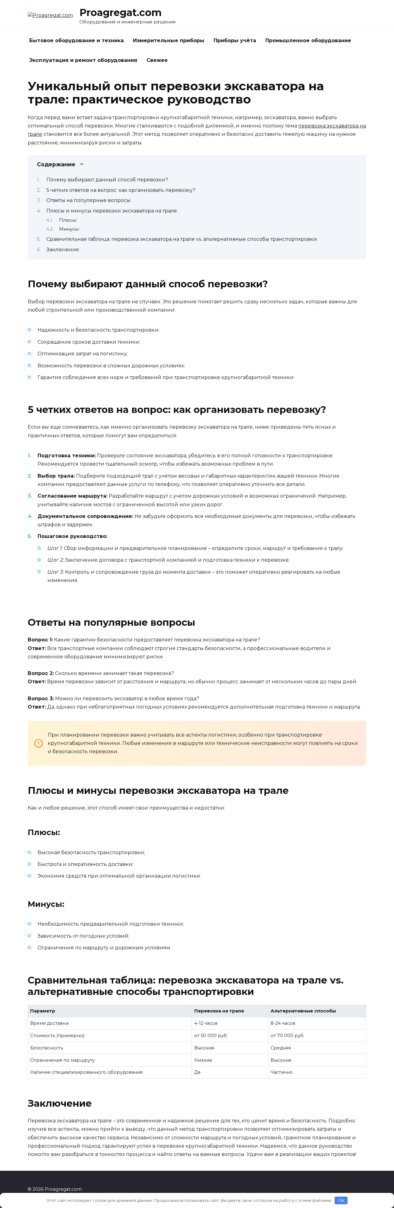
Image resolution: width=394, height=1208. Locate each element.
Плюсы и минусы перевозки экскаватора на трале (111, 211)
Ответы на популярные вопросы (88, 200)
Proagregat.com (120, 12)
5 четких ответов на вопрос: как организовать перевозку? (120, 190)
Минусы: (69, 229)
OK (341, 1200)
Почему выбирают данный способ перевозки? (107, 180)
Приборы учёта (235, 40)
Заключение (62, 250)
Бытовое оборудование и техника (76, 40)
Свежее (157, 60)
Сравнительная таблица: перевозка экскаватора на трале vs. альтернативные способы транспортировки (181, 239)
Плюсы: (68, 220)
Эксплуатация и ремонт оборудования (83, 60)
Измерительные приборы (168, 40)
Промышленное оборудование (308, 40)
